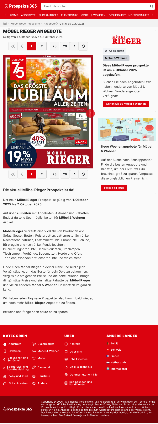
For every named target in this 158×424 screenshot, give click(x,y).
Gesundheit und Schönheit (129, 15)
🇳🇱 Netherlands (116, 362)
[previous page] (21, 46)
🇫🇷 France (113, 356)
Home (14, 15)
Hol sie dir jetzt (114, 187)
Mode (41, 358)
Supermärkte (48, 15)
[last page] (83, 46)
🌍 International (116, 368)
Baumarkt (44, 367)
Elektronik (69, 15)
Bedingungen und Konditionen (80, 383)
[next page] (74, 46)
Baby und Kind (18, 376)
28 (54, 46)
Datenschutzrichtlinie (83, 374)
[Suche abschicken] (152, 6)
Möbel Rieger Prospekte (25, 23)
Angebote (28, 15)
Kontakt (75, 343)
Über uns (76, 351)
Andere (42, 383)
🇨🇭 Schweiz (114, 349)
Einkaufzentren (18, 383)
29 (65, 46)
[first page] (12, 46)
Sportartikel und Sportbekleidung (18, 368)
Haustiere (44, 376)
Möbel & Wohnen (93, 15)
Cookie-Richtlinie (81, 366)
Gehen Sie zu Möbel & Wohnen (126, 103)
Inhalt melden (78, 359)
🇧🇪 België (112, 343)
